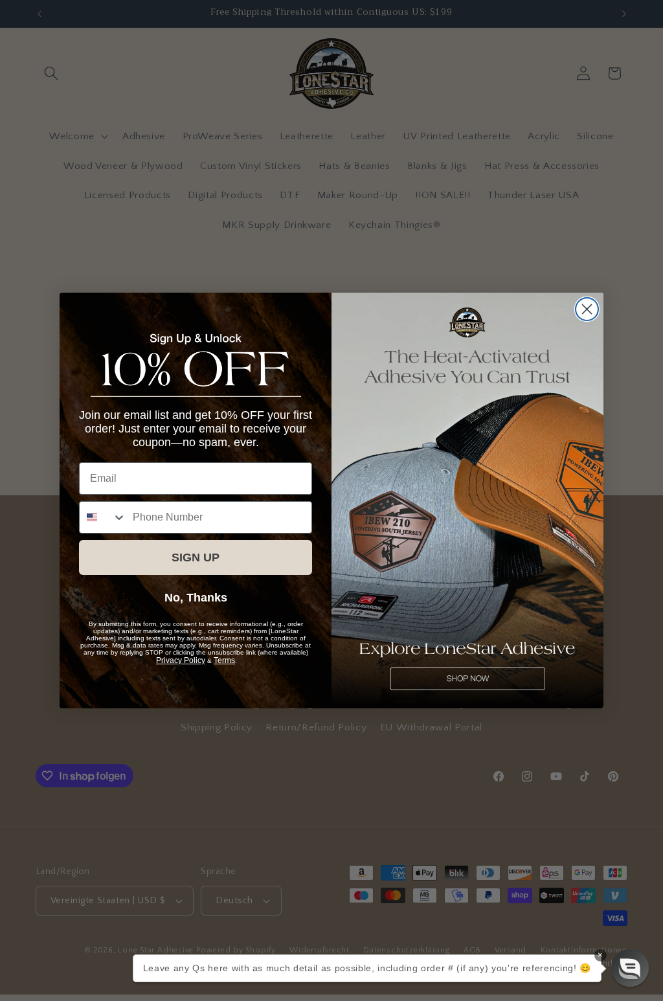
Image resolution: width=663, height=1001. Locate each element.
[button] (630, 968)
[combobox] (103, 517)
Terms (224, 660)
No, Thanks (195, 597)
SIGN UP (195, 557)
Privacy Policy (180, 660)
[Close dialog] (587, 309)
